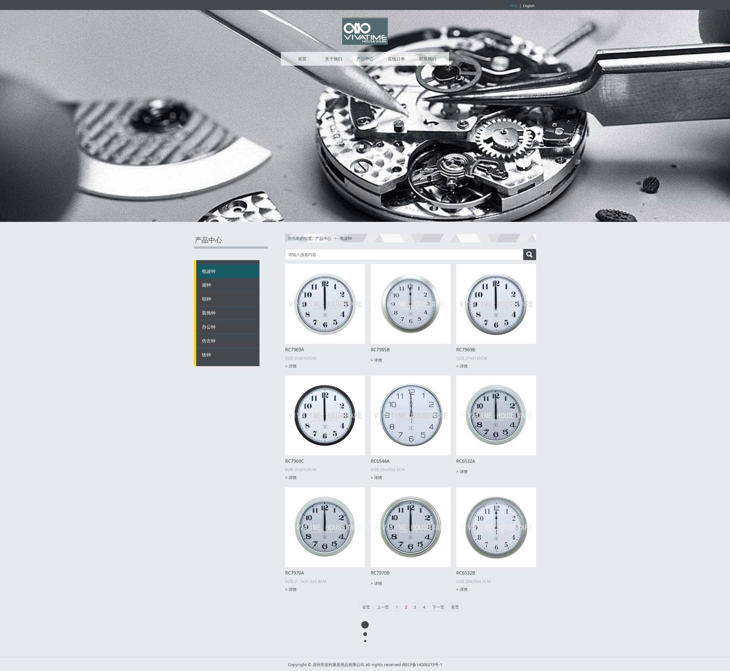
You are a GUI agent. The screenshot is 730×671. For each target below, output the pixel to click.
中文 (514, 5)
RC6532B (465, 573)
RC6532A (465, 461)
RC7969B (465, 349)
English (528, 5)
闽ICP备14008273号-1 (422, 664)
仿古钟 (209, 341)
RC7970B (380, 573)
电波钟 (209, 271)
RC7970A (294, 573)
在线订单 (396, 59)
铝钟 (206, 299)
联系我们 (427, 59)
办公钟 (209, 327)
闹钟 (206, 285)
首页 (302, 59)
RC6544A (380, 461)
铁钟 (206, 355)
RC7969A (294, 349)
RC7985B (380, 349)
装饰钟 (209, 313)
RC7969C (294, 461)
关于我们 (333, 59)
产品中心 (365, 59)
